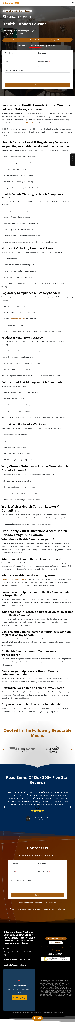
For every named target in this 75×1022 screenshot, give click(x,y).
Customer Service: (10, 960)
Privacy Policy (46, 947)
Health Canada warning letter (14, 579)
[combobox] (40, 65)
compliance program (18, 319)
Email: (5, 965)
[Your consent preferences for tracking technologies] (3, 1018)
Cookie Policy (58, 947)
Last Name (42, 53)
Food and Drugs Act (27, 123)
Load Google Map (19, 998)
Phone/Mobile (43, 62)
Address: (6, 948)
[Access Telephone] (35, 1018)
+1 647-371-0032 (24, 960)
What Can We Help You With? (15, 70)
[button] (3, 749)
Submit (37, 85)
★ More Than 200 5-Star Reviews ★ (17, 11)
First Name (9, 53)
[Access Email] (40, 1018)
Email (7, 62)
